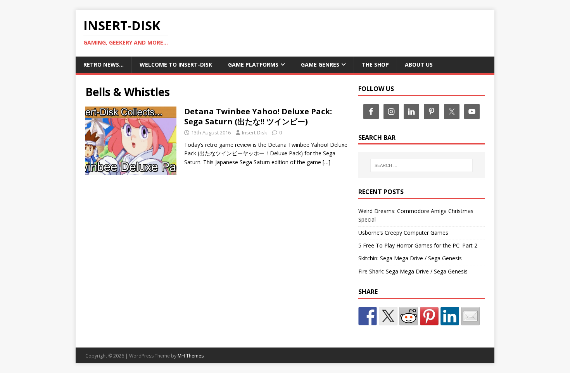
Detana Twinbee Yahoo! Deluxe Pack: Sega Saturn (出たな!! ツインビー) (258, 116)
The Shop (375, 64)
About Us (419, 64)
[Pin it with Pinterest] (429, 316)
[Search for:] (421, 165)
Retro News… (103, 64)
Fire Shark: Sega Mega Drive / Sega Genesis (413, 271)
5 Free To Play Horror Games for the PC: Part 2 (417, 245)
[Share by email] (470, 316)
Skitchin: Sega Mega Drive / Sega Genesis (410, 258)
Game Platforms (253, 64)
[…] (326, 162)
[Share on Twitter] (388, 316)
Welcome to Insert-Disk (176, 64)
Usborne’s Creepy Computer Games (403, 232)
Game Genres (320, 64)
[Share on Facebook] (367, 316)
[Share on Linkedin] (449, 316)
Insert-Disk (254, 132)
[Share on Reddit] (408, 316)
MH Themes (191, 355)
